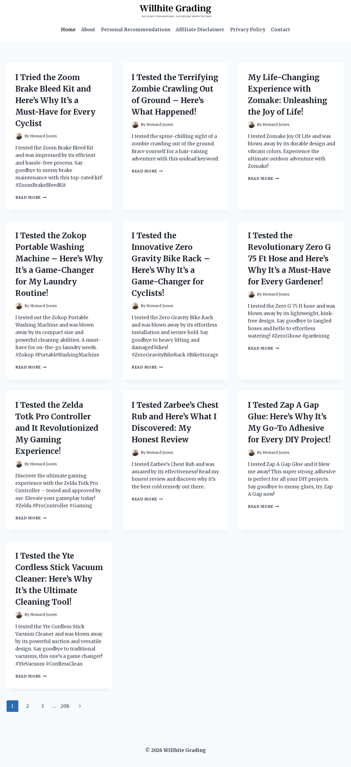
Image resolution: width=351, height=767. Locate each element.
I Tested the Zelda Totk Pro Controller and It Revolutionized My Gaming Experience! (56, 428)
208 (64, 706)
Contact (280, 30)
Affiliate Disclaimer (200, 30)
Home (68, 30)
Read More (31, 197)
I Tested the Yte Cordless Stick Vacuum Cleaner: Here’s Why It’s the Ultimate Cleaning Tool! (59, 579)
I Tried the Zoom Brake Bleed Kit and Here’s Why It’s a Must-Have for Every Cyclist (55, 100)
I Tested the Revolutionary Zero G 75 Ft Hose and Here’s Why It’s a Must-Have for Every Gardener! (289, 259)
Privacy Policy (247, 30)
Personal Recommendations (135, 30)
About (88, 30)
